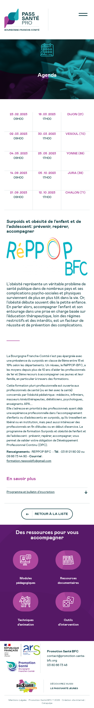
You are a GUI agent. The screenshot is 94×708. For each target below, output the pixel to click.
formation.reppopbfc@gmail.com (29, 461)
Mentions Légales (18, 700)
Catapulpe (47, 703)
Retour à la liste (51, 514)
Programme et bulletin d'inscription (31, 492)
